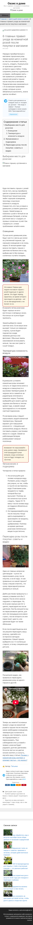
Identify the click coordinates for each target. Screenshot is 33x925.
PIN (24, 785)
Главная (3, 19)
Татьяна (14, 766)
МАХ (24, 779)
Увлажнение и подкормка (12, 140)
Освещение (12, 131)
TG (13, 785)
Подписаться (13, 114)
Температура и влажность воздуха (16, 134)
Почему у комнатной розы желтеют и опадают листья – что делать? (16, 757)
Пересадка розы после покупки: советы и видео (16, 148)
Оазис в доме (16, 3)
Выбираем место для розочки (15, 126)
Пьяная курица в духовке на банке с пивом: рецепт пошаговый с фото (15, 796)
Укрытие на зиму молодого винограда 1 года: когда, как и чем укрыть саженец (15, 802)
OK (18, 785)
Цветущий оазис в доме (18, 19)
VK (7, 785)
